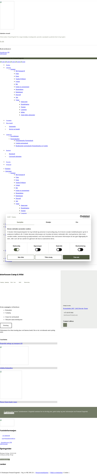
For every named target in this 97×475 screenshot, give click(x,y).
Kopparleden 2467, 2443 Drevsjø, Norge (75, 308)
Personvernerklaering (42, 472)
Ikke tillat (21, 257)
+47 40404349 (6, 435)
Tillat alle (76, 257)
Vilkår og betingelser (56, 472)
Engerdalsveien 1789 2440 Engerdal (4, 53)
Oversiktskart (4, 459)
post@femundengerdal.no (8, 438)
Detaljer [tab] (48, 222)
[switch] (38, 249)
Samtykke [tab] (20, 222)
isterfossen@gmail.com (71, 315)
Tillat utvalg (48, 257)
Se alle (2, 41)
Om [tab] (77, 222)
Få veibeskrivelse (9, 413)
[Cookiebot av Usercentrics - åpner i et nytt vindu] (81, 216)
